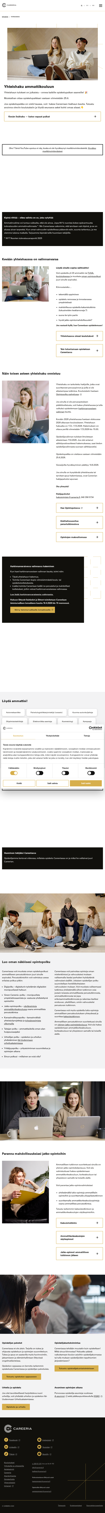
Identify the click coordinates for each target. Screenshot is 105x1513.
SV (87, 5)
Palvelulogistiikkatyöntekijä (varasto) (46, 712)
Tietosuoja (61, 1505)
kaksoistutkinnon (72, 1016)
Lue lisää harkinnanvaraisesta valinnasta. (31, 594)
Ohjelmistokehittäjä (14, 721)
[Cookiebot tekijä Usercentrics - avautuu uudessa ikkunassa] (91, 728)
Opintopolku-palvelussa (67, 394)
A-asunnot (60, 1396)
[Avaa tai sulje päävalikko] (100, 5)
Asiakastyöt (9, 1469)
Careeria (7, 1472)
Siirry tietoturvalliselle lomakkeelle (33, 610)
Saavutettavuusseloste (94, 1505)
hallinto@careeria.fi (39, 1471)
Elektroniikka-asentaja (42, 721)
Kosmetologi (67, 721)
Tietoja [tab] (87, 736)
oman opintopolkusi (91, 276)
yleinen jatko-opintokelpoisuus (72, 1024)
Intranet (7, 1486)
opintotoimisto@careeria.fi (41, 1491)
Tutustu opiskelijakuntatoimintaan (76, 1368)
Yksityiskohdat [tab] (52, 736)
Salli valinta (52, 783)
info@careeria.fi (38, 1467)
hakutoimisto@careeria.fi (68, 497)
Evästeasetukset (76, 1505)
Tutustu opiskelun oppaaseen (21, 1376)
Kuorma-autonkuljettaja (82, 712)
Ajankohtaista (10, 1476)
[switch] (39, 773)
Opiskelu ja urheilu (15, 1407)
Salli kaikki (86, 783)
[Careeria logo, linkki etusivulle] (9, 5)
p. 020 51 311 (36, 1464)
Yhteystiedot (9, 1482)
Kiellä (19, 783)
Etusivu (5, 17)
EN (93, 5)
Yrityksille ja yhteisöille (14, 1466)
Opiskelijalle (9, 1479)
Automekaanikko (13, 712)
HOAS (97, 1396)
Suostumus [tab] (18, 736)
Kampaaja (87, 721)
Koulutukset (9, 1462)
